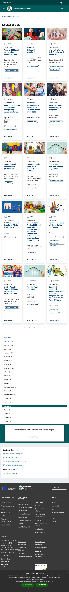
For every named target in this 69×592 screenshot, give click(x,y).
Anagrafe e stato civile (25, 504)
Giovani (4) (7, 372)
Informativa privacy (41, 547)
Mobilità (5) (7, 379)
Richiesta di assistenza (25, 557)
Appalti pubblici (22, 517)
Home (4, 16)
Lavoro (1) (7, 376)
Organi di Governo (6, 503)
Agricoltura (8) (8, 341)
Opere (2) (7, 383)
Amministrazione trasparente (40, 543)
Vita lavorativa (22, 511)
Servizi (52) (7, 402)
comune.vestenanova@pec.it (13, 549)
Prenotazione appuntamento (22, 543)
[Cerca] (65, 9)
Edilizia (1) (7, 364)
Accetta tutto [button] (27, 585)
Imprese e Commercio (24, 514)
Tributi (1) (7, 414)
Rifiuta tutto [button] (41, 585)
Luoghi (54, 518)
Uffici (2, 509)
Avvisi (9, 44)
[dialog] (34, 581)
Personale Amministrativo (6, 520)
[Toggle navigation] (4, 8)
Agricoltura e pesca (41, 532)
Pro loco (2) (7, 391)
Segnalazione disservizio (22, 548)
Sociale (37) (7, 406)
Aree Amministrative (7, 506)
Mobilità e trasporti (24, 527)
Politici (3, 516)
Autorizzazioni (39, 529)
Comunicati (33, 281)
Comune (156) (8, 353)
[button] (34, 589)
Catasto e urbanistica (24, 520)
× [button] (67, 572)
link (52, 581)
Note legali (38, 551)
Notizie (10, 99)
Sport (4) (7, 410)
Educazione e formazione (39, 504)
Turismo (20, 524)
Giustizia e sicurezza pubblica (41, 509)
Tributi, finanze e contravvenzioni (40, 515)
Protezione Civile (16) (10, 395)
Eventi (54, 521)
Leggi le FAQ (22, 553)
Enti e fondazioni (6, 512)
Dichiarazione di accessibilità (40, 555)
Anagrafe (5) (8, 349)
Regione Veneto (7, 2)
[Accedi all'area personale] (61, 2)
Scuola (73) (7, 398)
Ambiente (38, 520)
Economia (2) (8, 360)
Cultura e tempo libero (25, 507)
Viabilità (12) (8, 421)
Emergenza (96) (9, 368)
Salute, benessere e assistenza (41, 524)
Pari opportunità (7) (10, 387)
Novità (10, 16)
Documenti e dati (6, 525)
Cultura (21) (8, 357)
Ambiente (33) (8, 345)
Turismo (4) (7, 417)
